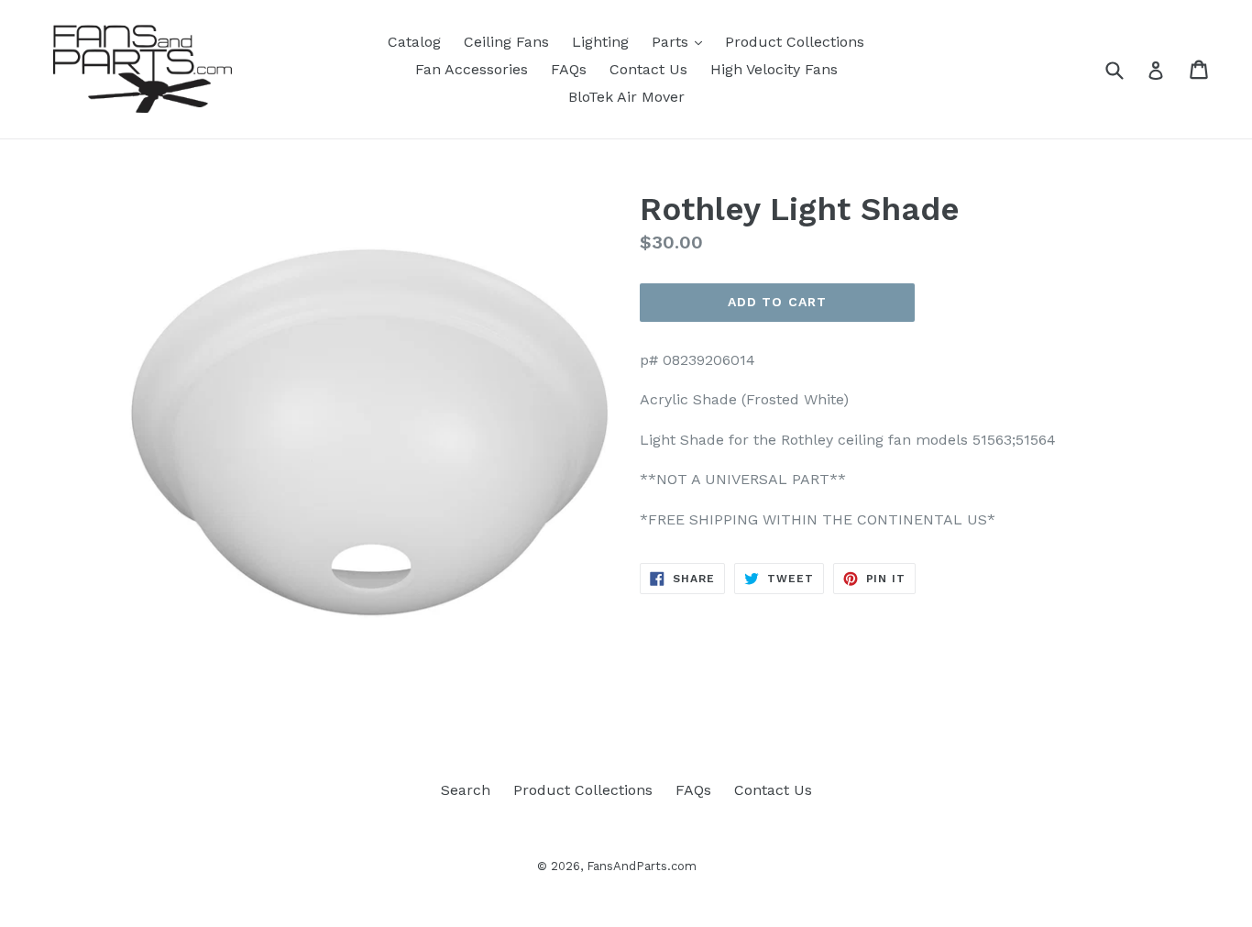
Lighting (600, 41)
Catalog (414, 41)
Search (465, 790)
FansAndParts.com (642, 866)
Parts (681, 41)
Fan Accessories (471, 69)
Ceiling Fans (506, 41)
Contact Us (648, 69)
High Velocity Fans (774, 69)
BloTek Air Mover (626, 96)
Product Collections (794, 41)
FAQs (569, 69)
